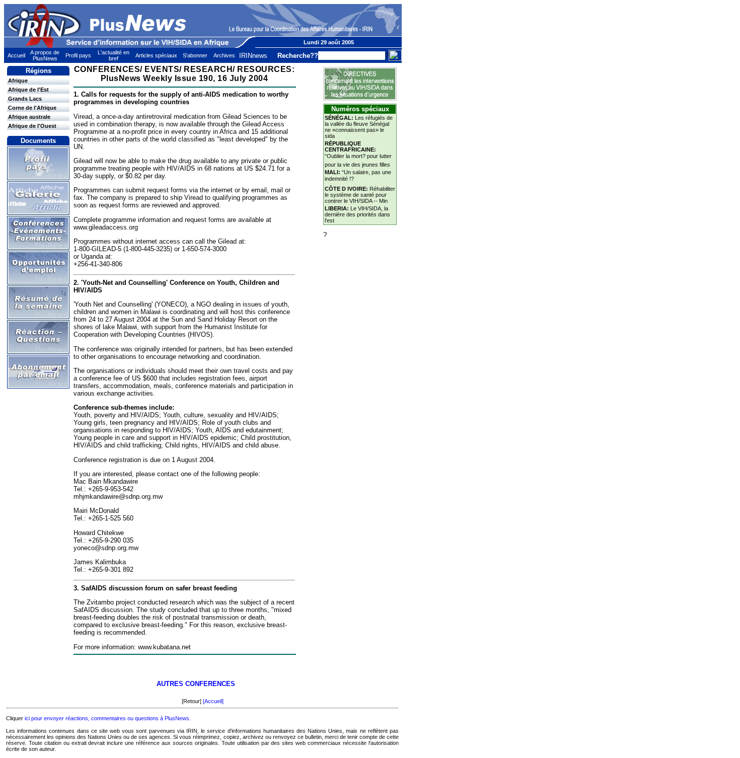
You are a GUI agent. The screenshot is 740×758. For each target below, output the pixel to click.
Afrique (18, 81)
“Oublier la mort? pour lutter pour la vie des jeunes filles (358, 154)
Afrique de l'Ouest (32, 126)
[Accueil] (213, 701)
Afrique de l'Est (28, 90)
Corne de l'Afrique (32, 108)
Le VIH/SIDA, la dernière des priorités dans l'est (357, 214)
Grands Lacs (25, 99)
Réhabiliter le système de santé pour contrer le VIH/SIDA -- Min (360, 195)
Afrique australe (29, 117)
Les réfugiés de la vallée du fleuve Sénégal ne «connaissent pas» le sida (359, 127)
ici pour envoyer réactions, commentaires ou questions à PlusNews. (108, 718)
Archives (224, 55)
